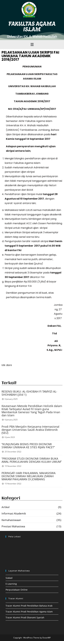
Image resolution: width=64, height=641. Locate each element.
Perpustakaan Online (16, 589)
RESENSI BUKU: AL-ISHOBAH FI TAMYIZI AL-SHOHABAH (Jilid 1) (29, 393)
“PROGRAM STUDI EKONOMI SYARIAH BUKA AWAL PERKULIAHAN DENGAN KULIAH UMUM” (32, 460)
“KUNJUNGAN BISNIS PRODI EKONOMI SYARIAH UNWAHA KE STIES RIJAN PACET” (28, 445)
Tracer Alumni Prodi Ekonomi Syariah (25, 617)
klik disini (7, 365)
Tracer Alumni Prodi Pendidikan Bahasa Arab (29, 605)
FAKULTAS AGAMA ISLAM (32, 26)
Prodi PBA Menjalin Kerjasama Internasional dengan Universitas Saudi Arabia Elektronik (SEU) (30, 430)
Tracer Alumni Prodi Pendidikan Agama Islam (29, 611)
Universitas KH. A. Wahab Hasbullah (32, 37)
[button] (32, 45)
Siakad (9, 577)
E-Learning (11, 583)
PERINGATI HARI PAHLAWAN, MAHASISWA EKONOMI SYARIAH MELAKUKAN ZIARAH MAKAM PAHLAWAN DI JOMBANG (28, 476)
